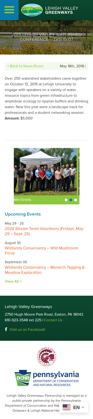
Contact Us (53, 320)
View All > (13, 281)
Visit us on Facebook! (27, 329)
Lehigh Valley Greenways (49, 10)
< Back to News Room (25, 66)
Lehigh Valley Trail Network (38, 200)
